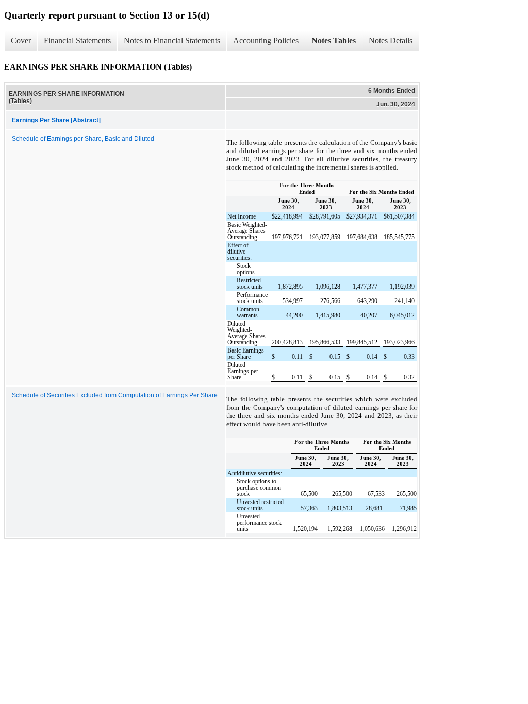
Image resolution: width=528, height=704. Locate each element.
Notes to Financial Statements (172, 40)
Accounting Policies (266, 40)
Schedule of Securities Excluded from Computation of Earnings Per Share (115, 395)
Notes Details (390, 40)
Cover (21, 40)
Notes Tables (333, 40)
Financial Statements (77, 40)
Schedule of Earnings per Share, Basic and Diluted (83, 139)
